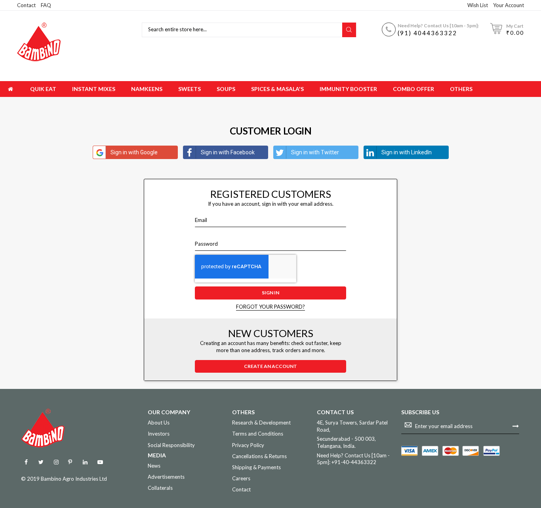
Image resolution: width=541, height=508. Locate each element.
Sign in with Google (134, 152)
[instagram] (56, 462)
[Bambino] (39, 42)
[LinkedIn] (85, 462)
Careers (241, 478)
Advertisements (166, 477)
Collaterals (160, 488)
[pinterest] (70, 462)
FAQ (46, 5)
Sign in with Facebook (228, 152)
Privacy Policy (248, 445)
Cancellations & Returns (259, 456)
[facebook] (26, 462)
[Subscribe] (515, 425)
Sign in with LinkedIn (406, 152)
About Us (159, 422)
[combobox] (243, 30)
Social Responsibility (171, 445)
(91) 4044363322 (427, 32)
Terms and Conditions (257, 433)
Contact (26, 5)
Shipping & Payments (256, 467)
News (154, 466)
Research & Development (261, 422)
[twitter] (41, 462)
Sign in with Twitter (315, 152)
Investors (159, 433)
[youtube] (100, 462)
